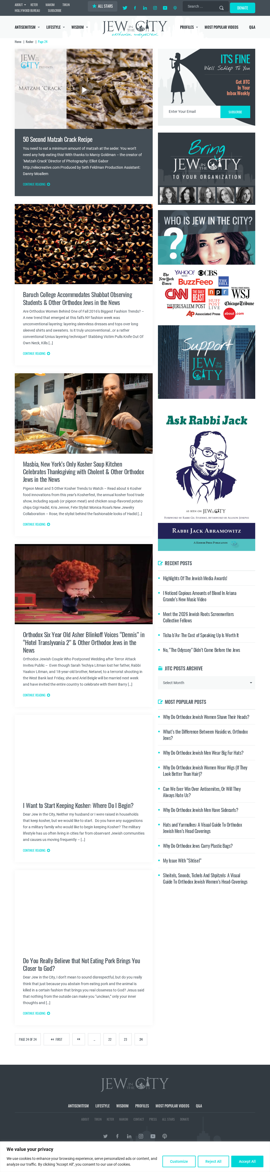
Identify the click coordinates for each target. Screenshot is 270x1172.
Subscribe (135, 630)
